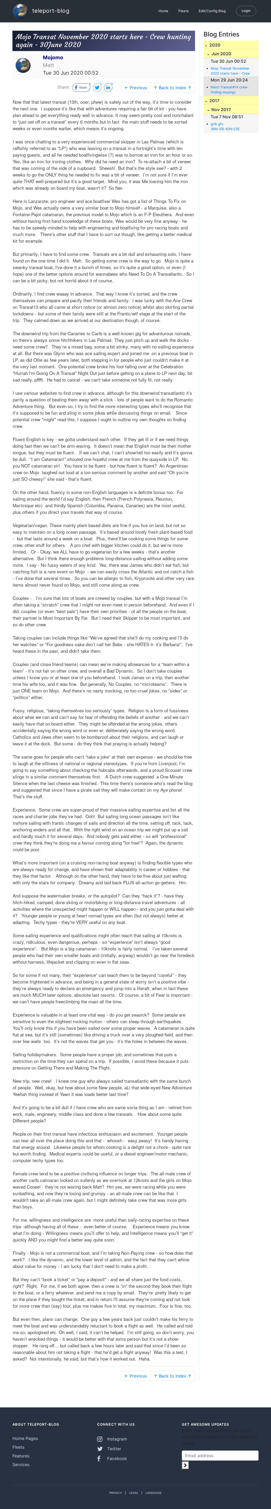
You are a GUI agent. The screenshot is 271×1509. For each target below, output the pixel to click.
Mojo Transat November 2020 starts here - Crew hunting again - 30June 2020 (230, 71)
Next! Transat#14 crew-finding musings (230, 89)
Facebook (116, 1458)
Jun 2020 (220, 53)
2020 (214, 45)
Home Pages (25, 1438)
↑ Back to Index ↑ (172, 87)
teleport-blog (49, 10)
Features (20, 1455)
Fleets (183, 11)
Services (20, 1464)
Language (154, 1493)
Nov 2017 (220, 109)
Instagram (116, 1439)
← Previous (135, 87)
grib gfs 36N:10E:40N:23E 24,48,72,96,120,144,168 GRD (230, 127)
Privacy (115, 1493)
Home (163, 11)
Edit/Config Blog (212, 11)
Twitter (113, 1448)
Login (246, 10)
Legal (133, 1493)
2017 (214, 100)
